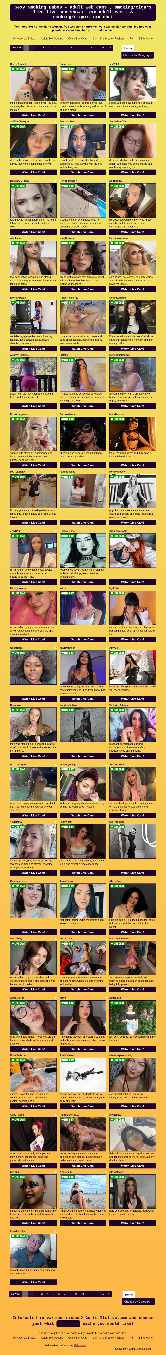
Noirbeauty (115, 180)
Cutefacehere (18, 881)
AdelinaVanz (67, 1055)
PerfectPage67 (68, 180)
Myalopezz (115, 1114)
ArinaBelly (16, 938)
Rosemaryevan (19, 414)
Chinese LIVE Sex (24, 38)
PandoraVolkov (68, 705)
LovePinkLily (17, 1231)
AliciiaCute (115, 881)
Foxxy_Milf (66, 821)
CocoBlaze (16, 648)
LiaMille (64, 355)
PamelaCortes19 (69, 1114)
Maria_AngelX (18, 764)
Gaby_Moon (17, 1114)
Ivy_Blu (14, 1172)
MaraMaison (116, 414)
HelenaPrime (67, 531)
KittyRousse (67, 238)
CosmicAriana (117, 297)
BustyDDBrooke (19, 180)
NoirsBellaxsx (18, 1055)
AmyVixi (114, 648)
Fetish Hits (80, 1345)
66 (103, 47)
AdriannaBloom (118, 531)
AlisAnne (15, 238)
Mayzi (63, 998)
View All (16, 47)
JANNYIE (15, 531)
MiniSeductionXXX (119, 355)
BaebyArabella (18, 64)
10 (83, 47)
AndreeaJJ (66, 1172)
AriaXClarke (17, 998)
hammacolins (67, 471)
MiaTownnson (67, 648)
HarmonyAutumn (119, 238)
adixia (63, 588)
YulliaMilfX (16, 821)
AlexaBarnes (117, 764)
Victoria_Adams (118, 705)
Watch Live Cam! (33, 115)
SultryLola (65, 64)
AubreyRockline (19, 355)
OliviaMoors (116, 1172)
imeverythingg (68, 764)
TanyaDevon (67, 881)
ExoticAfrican (18, 297)
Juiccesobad (67, 121)
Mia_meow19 (117, 821)
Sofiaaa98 (115, 998)
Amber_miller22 (69, 297)
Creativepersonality (120, 1055)
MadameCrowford (119, 938)
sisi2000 (114, 64)
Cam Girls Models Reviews (109, 38)
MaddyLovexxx (19, 588)
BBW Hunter (146, 38)
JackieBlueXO (117, 121)
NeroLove (15, 705)
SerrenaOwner (68, 414)
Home (128, 48)
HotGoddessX (117, 471)
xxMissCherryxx (19, 121)
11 (90, 47)
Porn (132, 38)
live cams (68, 1323)
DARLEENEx (17, 471)
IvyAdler (114, 588)
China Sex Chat (77, 38)
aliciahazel (66, 938)
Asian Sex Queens (52, 38)
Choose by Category (136, 55)
